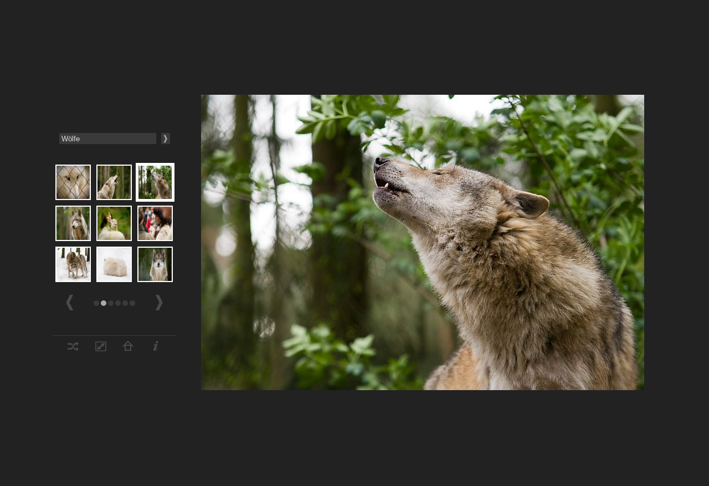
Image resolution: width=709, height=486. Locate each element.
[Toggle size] (100, 348)
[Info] (155, 348)
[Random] (73, 348)
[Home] (127, 348)
